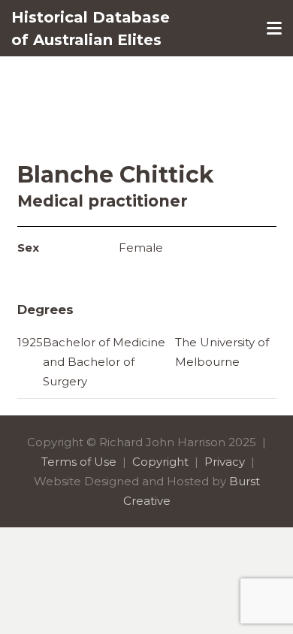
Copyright (160, 461)
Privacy (224, 461)
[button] (274, 28)
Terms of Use (78, 461)
